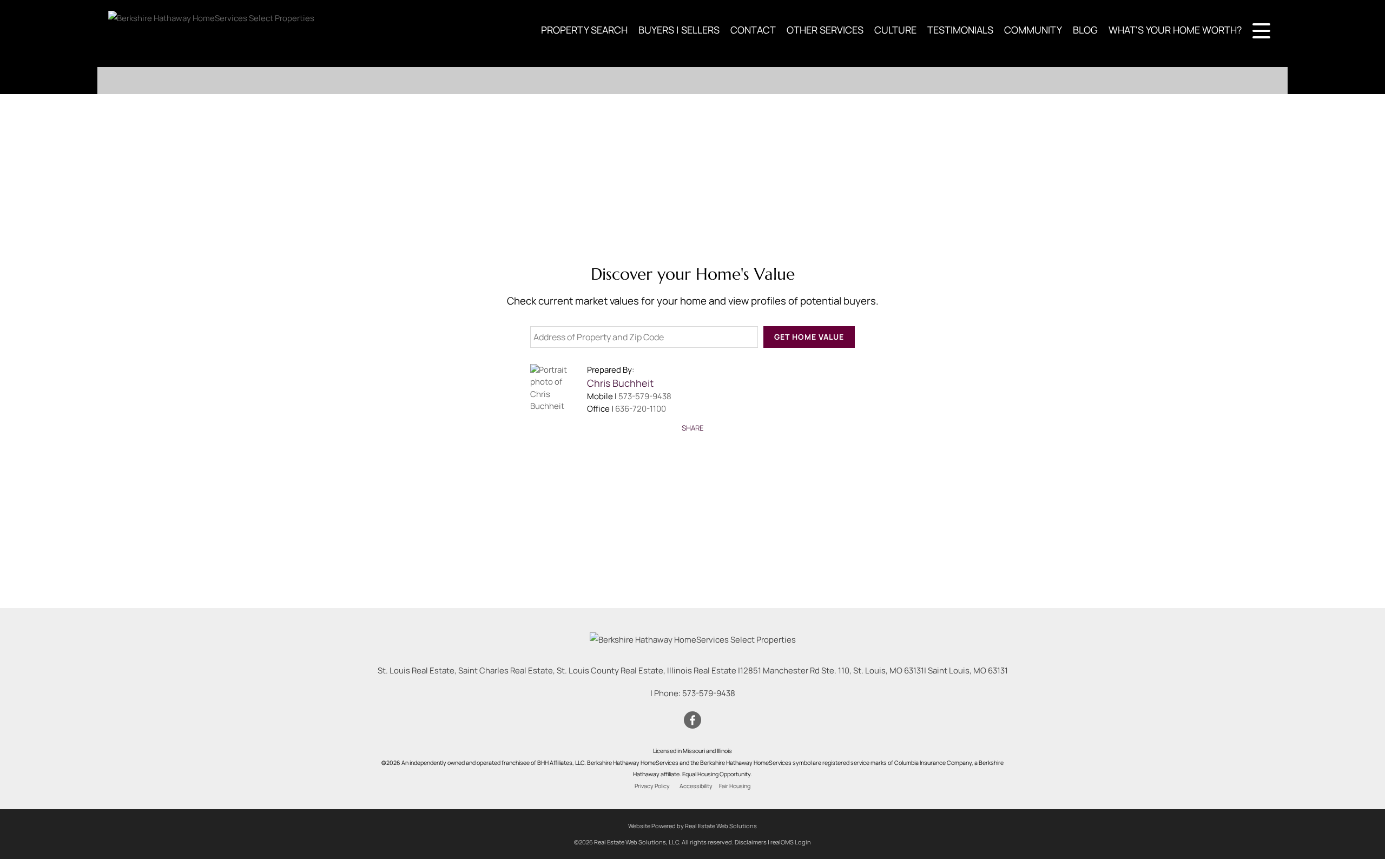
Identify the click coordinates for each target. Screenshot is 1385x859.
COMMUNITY (1033, 29)
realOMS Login (790, 842)
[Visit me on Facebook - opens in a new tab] (692, 720)
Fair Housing (734, 786)
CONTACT (753, 29)
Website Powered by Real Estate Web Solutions (692, 826)
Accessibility (696, 786)
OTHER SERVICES (825, 29)
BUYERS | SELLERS (679, 29)
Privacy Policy (652, 786)
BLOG (1085, 29)
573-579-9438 (644, 396)
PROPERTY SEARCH (584, 29)
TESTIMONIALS (960, 29)
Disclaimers (751, 842)
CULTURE (895, 29)
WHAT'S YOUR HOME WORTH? (1175, 29)
